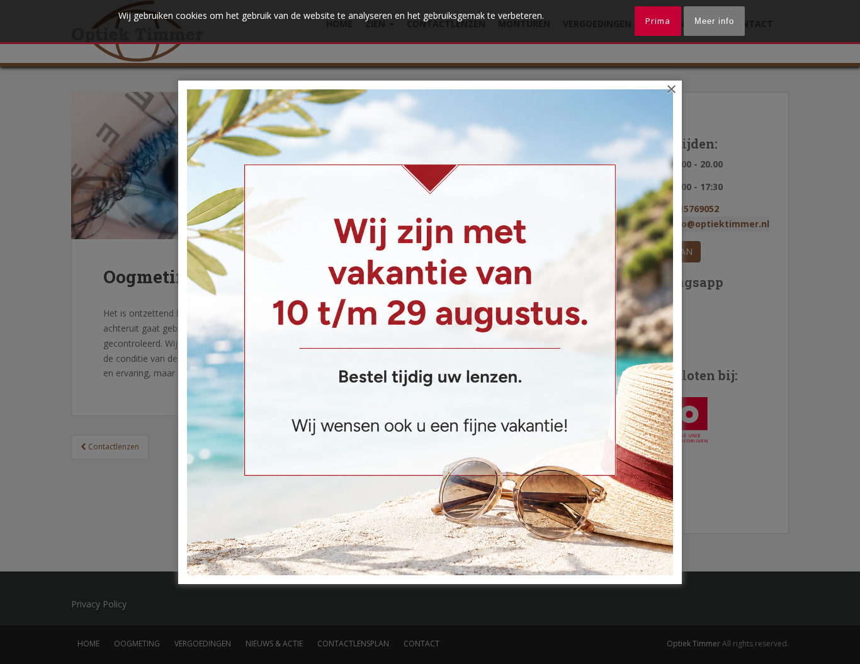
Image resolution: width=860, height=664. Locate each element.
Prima (657, 20)
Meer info (714, 21)
